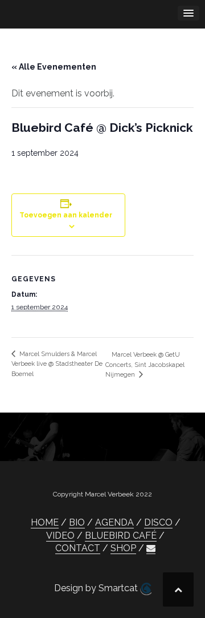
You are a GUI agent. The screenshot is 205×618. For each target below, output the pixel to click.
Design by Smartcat (97, 588)
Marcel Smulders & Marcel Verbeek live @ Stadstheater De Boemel (56, 364)
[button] (150, 548)
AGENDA (114, 522)
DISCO (158, 522)
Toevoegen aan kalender (65, 215)
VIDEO (60, 535)
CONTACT (77, 548)
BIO (77, 522)
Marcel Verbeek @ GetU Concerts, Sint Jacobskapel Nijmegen (144, 364)
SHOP (123, 548)
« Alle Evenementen (53, 66)
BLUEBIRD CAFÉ (121, 535)
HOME (45, 522)
